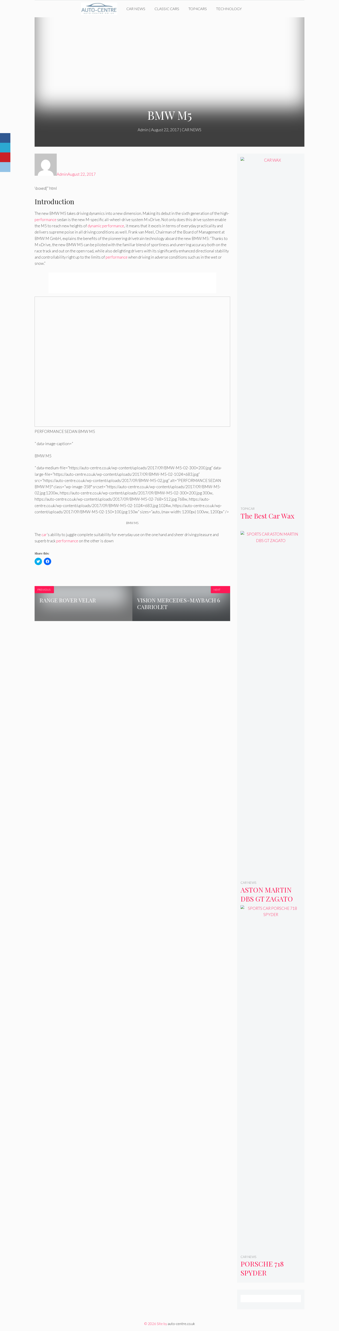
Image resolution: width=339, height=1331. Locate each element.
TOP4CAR (248, 509)
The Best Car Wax (267, 515)
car (44, 534)
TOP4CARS (197, 8)
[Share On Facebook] (5, 138)
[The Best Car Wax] (271, 499)
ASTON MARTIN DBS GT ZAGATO (267, 894)
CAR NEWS (135, 8)
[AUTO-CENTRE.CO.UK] (100, 8)
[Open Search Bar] (253, 8)
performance (45, 219)
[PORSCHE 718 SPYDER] (271, 1247)
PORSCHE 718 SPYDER (262, 1268)
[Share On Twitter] (5, 148)
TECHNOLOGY (229, 8)
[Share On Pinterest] (5, 157)
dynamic (94, 225)
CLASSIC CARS (167, 8)
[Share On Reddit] (5, 167)
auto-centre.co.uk (181, 1324)
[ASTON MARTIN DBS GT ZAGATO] (271, 873)
